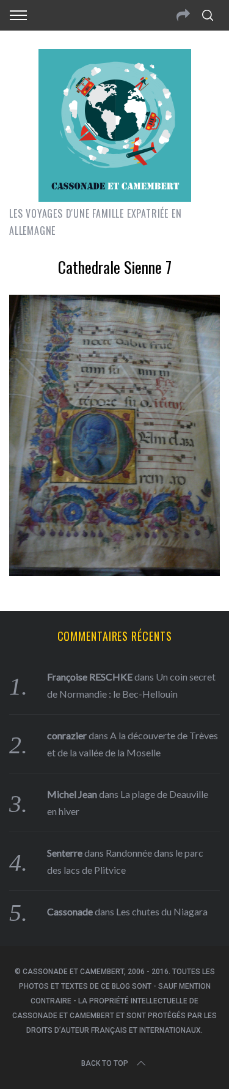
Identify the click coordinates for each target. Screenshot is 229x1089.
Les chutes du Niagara (162, 911)
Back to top (104, 1063)
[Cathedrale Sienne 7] (114, 571)
